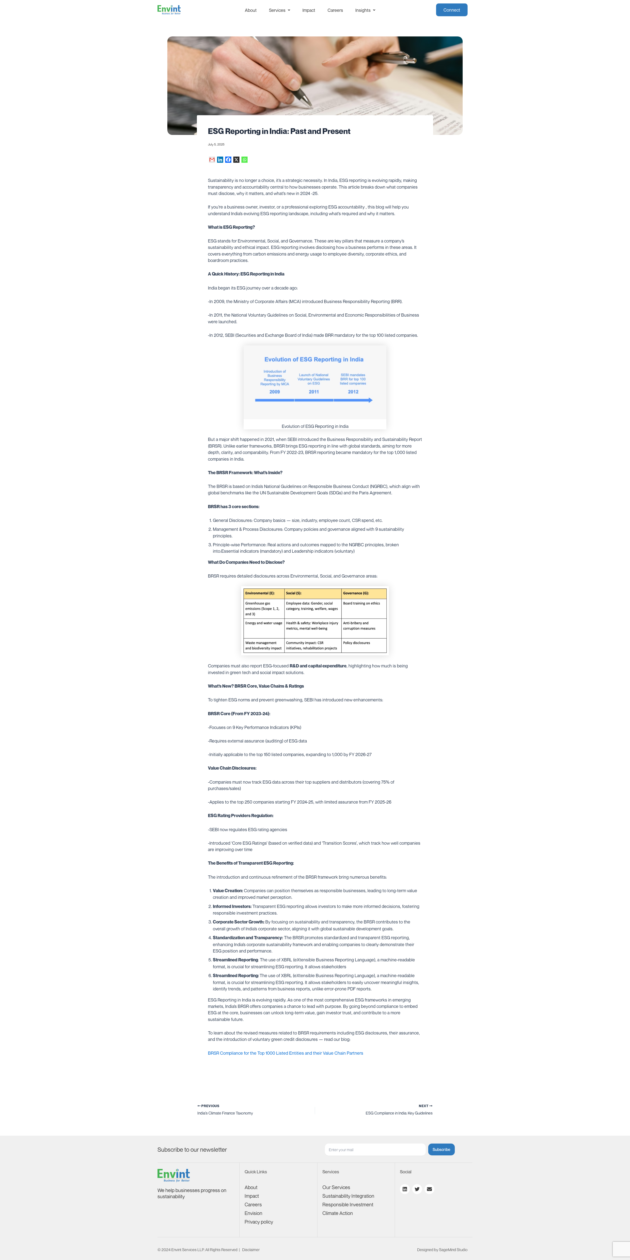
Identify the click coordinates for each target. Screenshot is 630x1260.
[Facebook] (228, 159)
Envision (253, 1213)
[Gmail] (212, 159)
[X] (236, 159)
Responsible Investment (347, 1204)
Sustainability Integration (348, 1196)
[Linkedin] (220, 159)
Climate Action (337, 1213)
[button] (279, 10)
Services (277, 10)
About (251, 10)
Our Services (336, 1187)
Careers (335, 10)
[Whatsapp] (244, 159)
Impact (308, 10)
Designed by (442, 1249)
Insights (363, 10)
